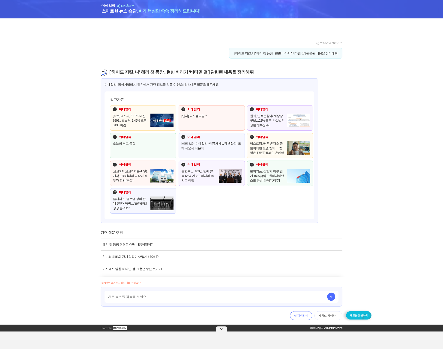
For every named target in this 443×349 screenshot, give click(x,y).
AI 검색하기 (301, 315)
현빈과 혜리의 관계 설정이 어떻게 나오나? (130, 256)
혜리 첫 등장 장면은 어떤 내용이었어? (127, 244)
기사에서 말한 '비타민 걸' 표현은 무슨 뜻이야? (132, 269)
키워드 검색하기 (328, 315)
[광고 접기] (221, 328)
